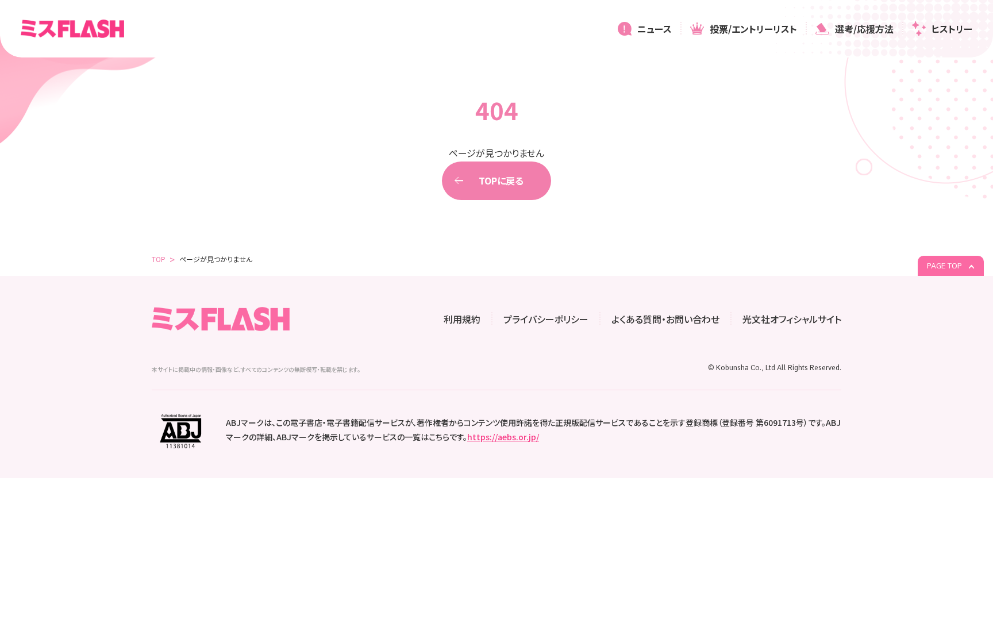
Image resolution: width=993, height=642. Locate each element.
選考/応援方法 (864, 29)
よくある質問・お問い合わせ (665, 319)
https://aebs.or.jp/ (503, 437)
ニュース (654, 29)
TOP (159, 259)
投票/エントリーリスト (753, 29)
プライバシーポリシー (545, 319)
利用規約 (462, 319)
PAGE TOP (945, 266)
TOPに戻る (501, 180)
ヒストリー (952, 29)
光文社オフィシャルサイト (791, 319)
